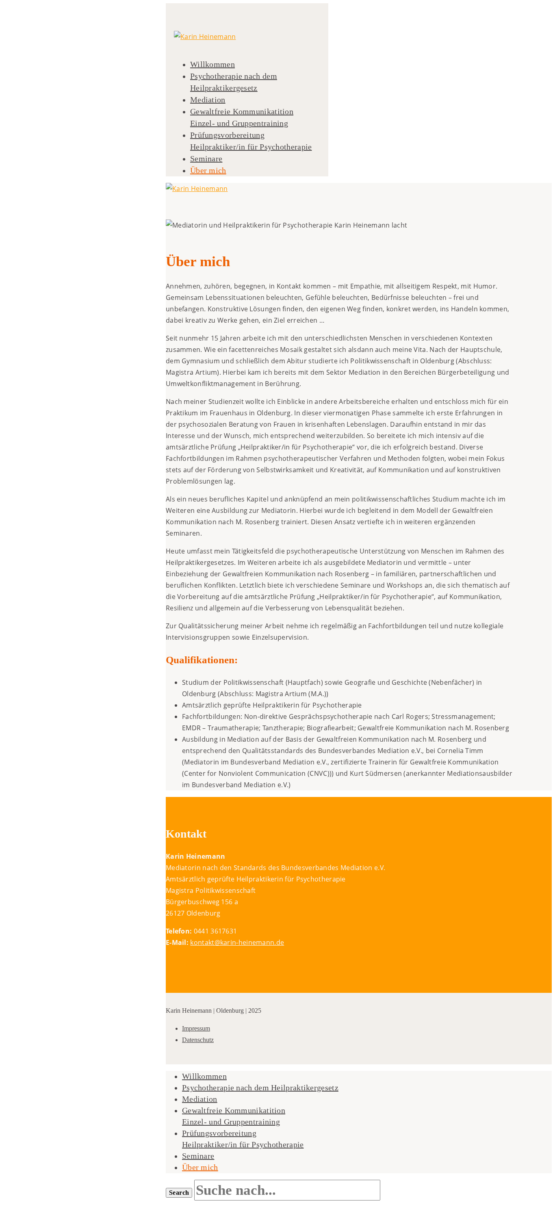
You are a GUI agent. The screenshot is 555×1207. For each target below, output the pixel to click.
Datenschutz (198, 1039)
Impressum (196, 1028)
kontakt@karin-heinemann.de (237, 942)
